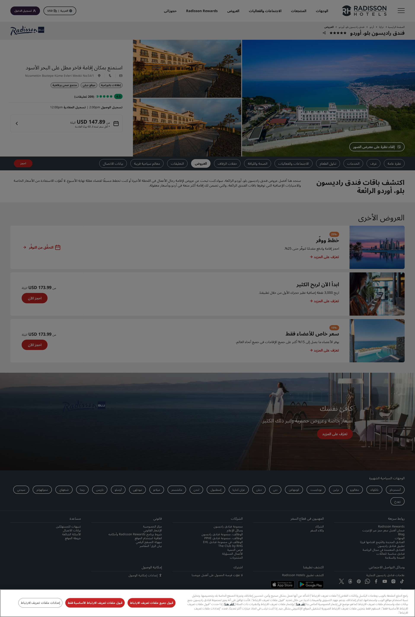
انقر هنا (230, 604)
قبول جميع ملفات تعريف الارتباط (151, 603)
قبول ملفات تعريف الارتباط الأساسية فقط (95, 603)
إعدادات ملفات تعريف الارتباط (40, 603)
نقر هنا (300, 604)
